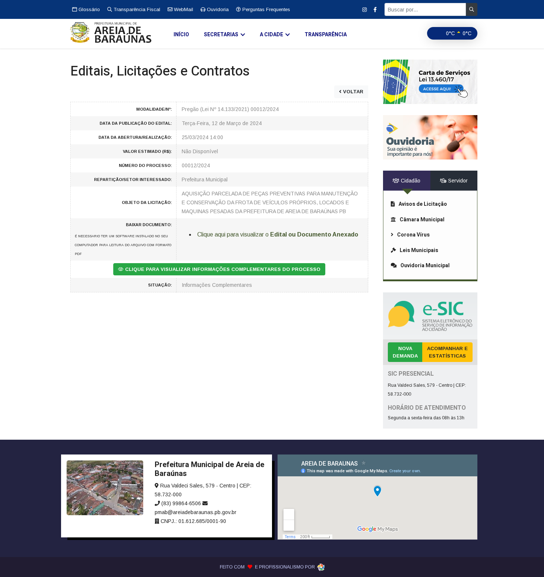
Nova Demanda (405, 352)
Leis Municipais (419, 250)
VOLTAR (352, 91)
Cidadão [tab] (409, 181)
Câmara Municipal (422, 220)
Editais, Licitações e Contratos (160, 71)
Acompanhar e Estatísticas (447, 352)
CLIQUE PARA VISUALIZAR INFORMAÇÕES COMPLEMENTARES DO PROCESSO (222, 269)
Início (181, 34)
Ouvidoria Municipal (425, 265)
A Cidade (271, 34)
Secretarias (221, 34)
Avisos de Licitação (423, 204)
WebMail (182, 9)
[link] (430, 82)
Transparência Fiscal (136, 9)
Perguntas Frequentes (265, 9)
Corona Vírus (413, 235)
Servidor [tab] (457, 181)
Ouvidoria (217, 9)
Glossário (88, 9)
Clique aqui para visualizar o (277, 234)
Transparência (326, 34)
